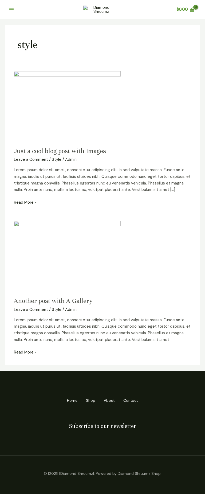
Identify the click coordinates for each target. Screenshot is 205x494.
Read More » (25, 202)
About (109, 400)
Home (72, 400)
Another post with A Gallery (53, 301)
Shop (90, 400)
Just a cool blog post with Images (60, 151)
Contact (130, 400)
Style (56, 159)
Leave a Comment (31, 159)
